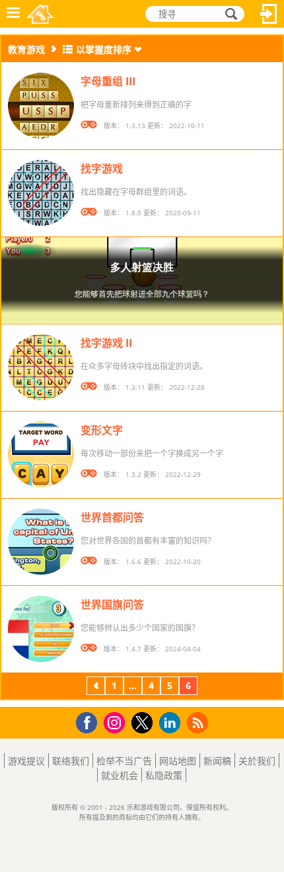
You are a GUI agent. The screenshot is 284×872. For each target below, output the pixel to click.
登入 (268, 14)
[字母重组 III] (41, 106)
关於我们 (256, 760)
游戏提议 (26, 760)
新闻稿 (217, 760)
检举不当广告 (124, 760)
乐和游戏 (40, 14)
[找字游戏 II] (41, 367)
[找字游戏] (41, 193)
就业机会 (119, 775)
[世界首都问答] (41, 542)
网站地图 (177, 760)
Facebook (90, 721)
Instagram (116, 721)
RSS (199, 722)
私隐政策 (163, 775)
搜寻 (229, 14)
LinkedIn (172, 723)
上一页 (95, 687)
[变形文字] (41, 454)
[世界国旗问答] (41, 629)
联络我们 (70, 760)
